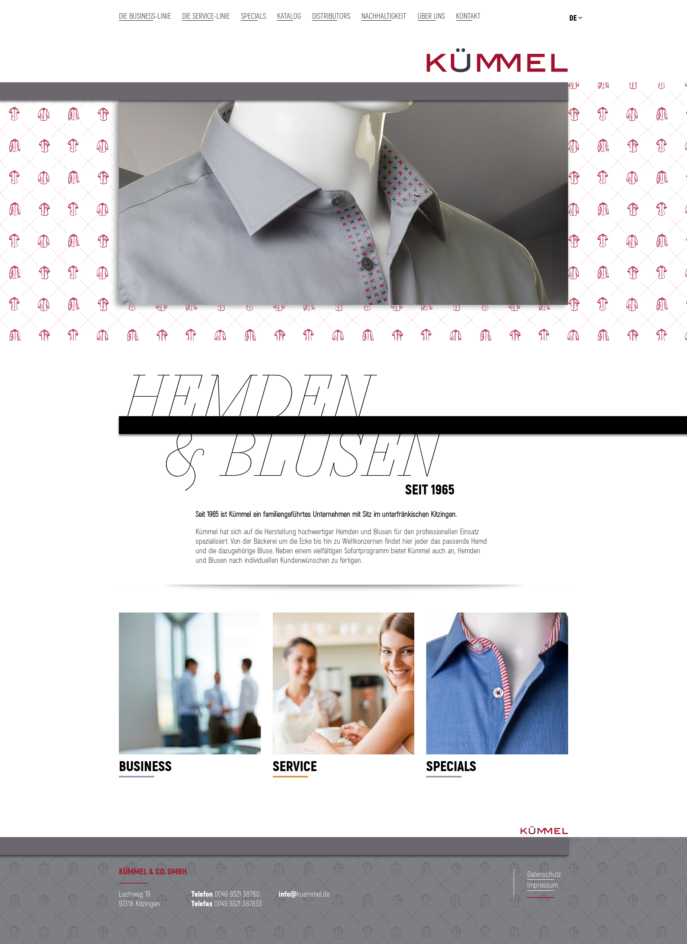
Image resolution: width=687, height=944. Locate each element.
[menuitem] (148, 16)
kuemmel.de (304, 893)
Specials (451, 765)
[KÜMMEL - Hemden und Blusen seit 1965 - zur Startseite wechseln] (497, 62)
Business (145, 765)
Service (295, 765)
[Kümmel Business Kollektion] (190, 683)
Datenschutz (544, 873)
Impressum (542, 884)
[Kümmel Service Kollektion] (344, 683)
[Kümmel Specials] (497, 683)
